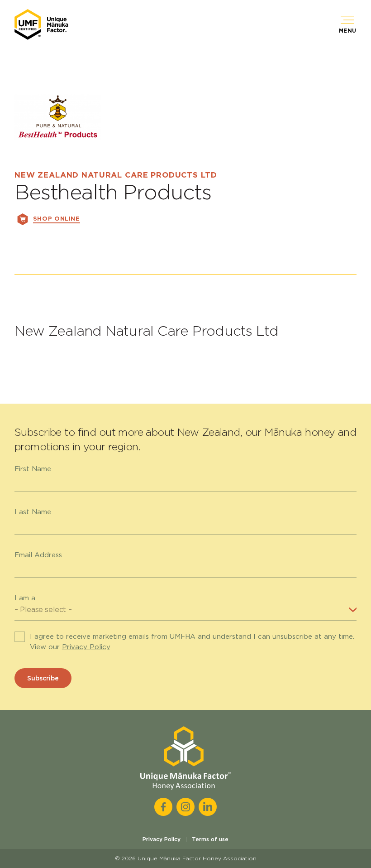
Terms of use (210, 839)
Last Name (32, 512)
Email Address (38, 555)
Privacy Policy (86, 647)
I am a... (26, 598)
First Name (32, 469)
